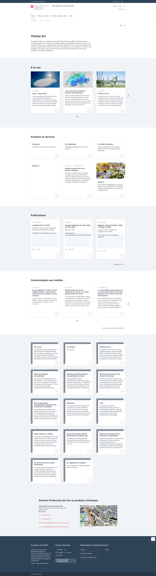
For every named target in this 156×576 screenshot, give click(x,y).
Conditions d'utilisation (36, 574)
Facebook (60, 549)
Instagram (60, 552)
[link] (45, 354)
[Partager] (124, 25)
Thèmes (82, 549)
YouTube (68, 552)
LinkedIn (59, 555)
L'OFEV (107, 549)
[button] (33, 15)
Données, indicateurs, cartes (88, 557)
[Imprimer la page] (121, 25)
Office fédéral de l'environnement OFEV (63, 6)
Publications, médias (86, 553)
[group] (45, 92)
